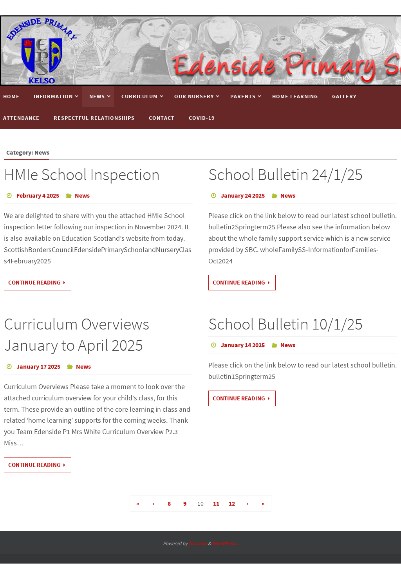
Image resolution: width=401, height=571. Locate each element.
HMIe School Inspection (82, 174)
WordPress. (225, 543)
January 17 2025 (38, 366)
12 (232, 503)
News (82, 195)
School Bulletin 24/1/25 (285, 174)
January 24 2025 (243, 195)
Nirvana (198, 543)
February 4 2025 (37, 195)
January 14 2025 (243, 345)
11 (216, 503)
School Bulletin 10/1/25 (285, 323)
